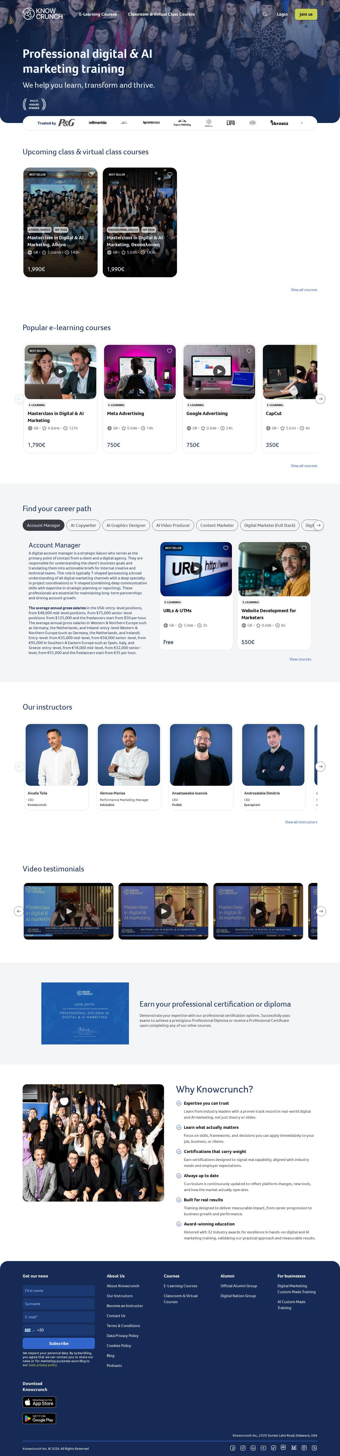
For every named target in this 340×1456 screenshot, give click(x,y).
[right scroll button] (319, 525)
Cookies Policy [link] (119, 1345)
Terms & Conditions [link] (123, 1325)
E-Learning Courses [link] (180, 1285)
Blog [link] (110, 1355)
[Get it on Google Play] (39, 1419)
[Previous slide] (20, 399)
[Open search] (265, 14)
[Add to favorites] (90, 175)
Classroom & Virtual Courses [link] (181, 1298)
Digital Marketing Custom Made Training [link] (297, 1288)
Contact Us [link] (116, 1315)
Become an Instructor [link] (125, 1305)
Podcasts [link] (114, 1365)
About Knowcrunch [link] (123, 1285)
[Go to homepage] (44, 18)
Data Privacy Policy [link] (123, 1335)
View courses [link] (300, 659)
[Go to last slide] (19, 911)
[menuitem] (98, 14)
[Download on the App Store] (39, 1402)
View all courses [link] (304, 289)
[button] (282, 14)
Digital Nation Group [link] (238, 1295)
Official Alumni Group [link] (239, 1285)
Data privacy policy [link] (43, 1365)
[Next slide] (320, 399)
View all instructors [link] (301, 822)
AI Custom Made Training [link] (291, 1304)
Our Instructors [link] (120, 1295)
